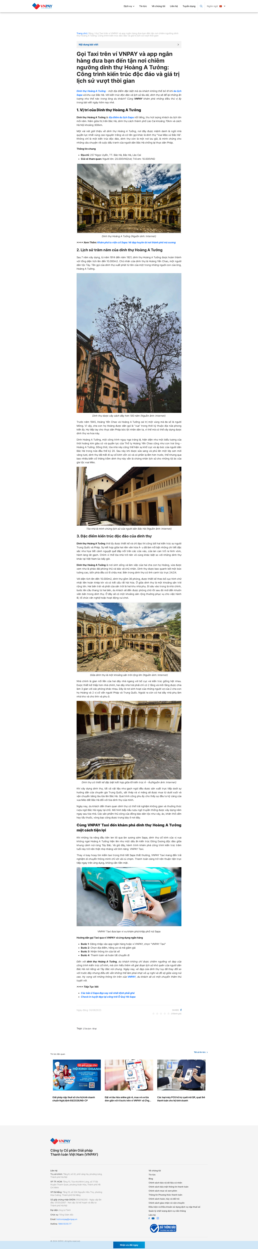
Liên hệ (174, 6)
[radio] (153, 1013)
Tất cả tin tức (200, 1052)
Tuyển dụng (189, 6)
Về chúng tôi (158, 6)
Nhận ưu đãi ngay (129, 1245)
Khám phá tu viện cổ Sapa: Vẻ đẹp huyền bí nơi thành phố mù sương (136, 242)
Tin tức (143, 6)
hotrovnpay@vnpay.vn (66, 1219)
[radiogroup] (161, 1013)
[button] (129, 44)
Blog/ (92, 33)
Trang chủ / (82, 33)
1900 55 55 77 (64, 1224)
